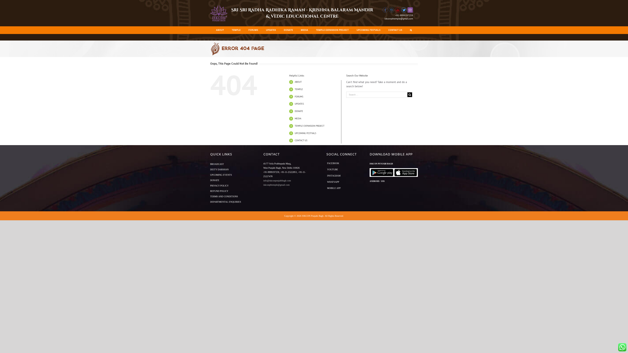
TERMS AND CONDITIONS (224, 196)
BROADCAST (217, 164)
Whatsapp (333, 182)
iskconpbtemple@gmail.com (398, 18)
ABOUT (298, 81)
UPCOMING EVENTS (221, 175)
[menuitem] (220, 30)
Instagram (333, 176)
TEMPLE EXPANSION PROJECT (309, 125)
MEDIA (298, 118)
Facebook (333, 163)
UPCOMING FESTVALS (305, 133)
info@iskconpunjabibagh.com (277, 180)
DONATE (299, 111)
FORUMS (299, 96)
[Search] (411, 30)
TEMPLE (299, 89)
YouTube (332, 169)
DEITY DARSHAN (219, 169)
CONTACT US (301, 140)
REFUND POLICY (219, 191)
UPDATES (299, 103)
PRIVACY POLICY (219, 186)
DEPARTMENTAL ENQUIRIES (225, 202)
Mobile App (334, 188)
